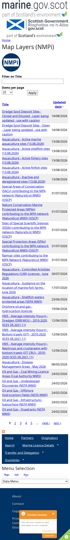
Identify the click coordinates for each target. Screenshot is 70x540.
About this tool (48, 531)
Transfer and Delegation (20, 453)
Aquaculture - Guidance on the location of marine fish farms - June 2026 (23, 287)
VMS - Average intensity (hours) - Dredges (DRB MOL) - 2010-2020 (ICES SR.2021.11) (25, 320)
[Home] (35, 9)
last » (57, 423)
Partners (27, 438)
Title (5, 104)
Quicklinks (11, 460)
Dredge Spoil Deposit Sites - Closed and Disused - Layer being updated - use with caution (25, 115)
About (16, 496)
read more (49, 535)
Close (53, 513)
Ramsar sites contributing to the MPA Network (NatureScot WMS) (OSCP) (25, 259)
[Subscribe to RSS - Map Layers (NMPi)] (3, 432)
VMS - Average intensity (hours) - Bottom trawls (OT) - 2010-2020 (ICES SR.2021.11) (25, 334)
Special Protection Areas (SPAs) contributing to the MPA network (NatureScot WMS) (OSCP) (25, 246)
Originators (49, 438)
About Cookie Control (23, 513)
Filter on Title (12, 76)
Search (10, 445)
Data (27, 474)
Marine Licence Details (36, 445)
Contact (18, 504)
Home (6, 40)
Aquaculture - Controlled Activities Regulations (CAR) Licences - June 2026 (26, 273)
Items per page (13, 88)
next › (46, 423)
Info (17, 474)
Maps (7, 474)
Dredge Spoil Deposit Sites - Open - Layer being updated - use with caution (26, 129)
